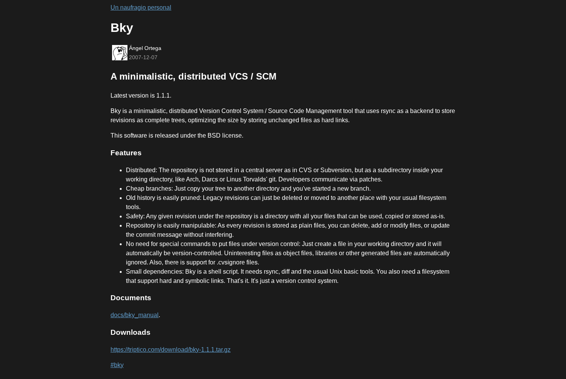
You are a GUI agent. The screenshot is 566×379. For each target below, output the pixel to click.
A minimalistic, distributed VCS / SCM (193, 76)
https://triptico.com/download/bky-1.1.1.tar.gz (171, 349)
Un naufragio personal (141, 7)
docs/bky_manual (135, 315)
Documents (131, 298)
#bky (117, 365)
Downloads (131, 332)
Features (126, 153)
